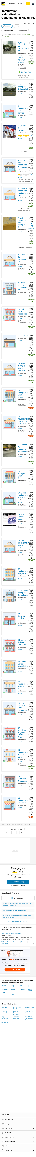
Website (20, 56)
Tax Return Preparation (5, 1012)
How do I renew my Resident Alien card (14, 910)
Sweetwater (5, 989)
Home (3, 824)
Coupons (20, 57)
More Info (21, 62)
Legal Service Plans (29, 1012)
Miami (12, 824)
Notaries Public (29, 1007)
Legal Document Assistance (5, 1018)
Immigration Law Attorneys (17, 1008)
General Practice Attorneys (16, 1013)
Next (29, 832)
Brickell (13, 989)
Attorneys (5, 1007)
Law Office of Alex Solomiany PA (12, 933)
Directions (21, 60)
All (18, 26)
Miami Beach (21, 986)
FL (8, 824)
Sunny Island (30, 989)
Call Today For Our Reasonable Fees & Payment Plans (27, 72)
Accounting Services (5, 1023)
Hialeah (4, 985)
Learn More (21, 59)
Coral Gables (13, 986)
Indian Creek (13, 993)
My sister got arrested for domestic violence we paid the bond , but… (17, 916)
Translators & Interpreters (17, 1017)
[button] (33, 4)
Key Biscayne (31, 986)
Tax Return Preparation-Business (28, 1018)
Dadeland (22, 989)
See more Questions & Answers (18, 921)
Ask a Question (19, 898)
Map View (8, 26)
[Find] (28, 3)
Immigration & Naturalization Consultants (14, 937)
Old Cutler (5, 993)
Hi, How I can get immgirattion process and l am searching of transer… (17, 904)
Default (29, 23)
